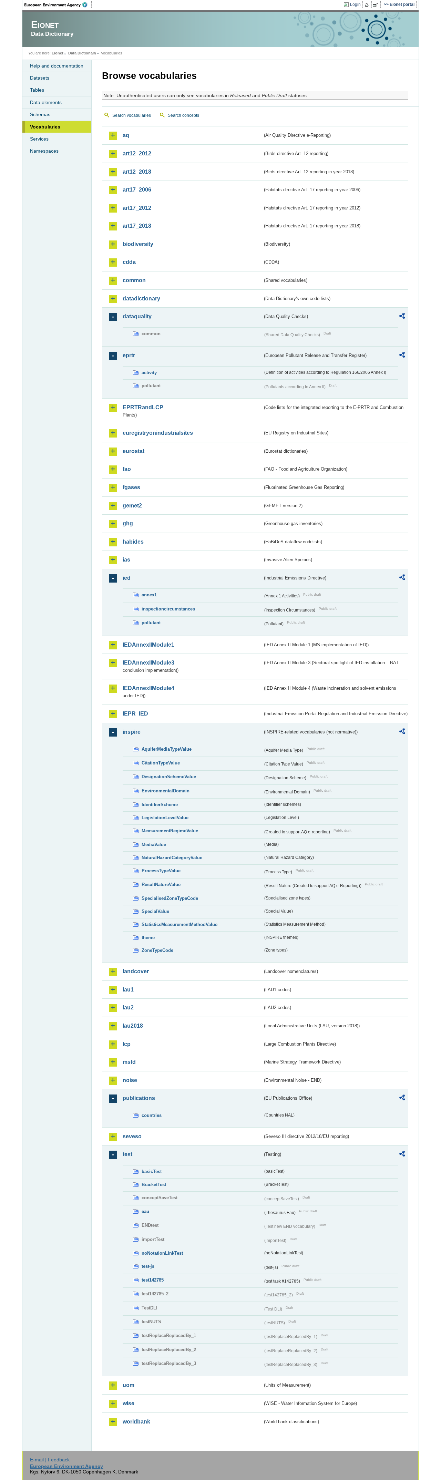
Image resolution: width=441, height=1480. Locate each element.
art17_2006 (137, 190)
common (134, 280)
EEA (58, 4)
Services (39, 139)
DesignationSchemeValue (169, 776)
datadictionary (141, 298)
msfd (129, 1062)
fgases (131, 487)
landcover (136, 971)
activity (149, 372)
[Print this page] (368, 4)
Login (355, 4)
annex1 (149, 594)
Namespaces (44, 151)
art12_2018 (137, 172)
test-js (148, 1266)
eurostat (133, 451)
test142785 (153, 1280)
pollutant (151, 622)
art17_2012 (137, 208)
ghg (128, 523)
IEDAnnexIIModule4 (148, 688)
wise (128, 1403)
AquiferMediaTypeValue (167, 749)
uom (128, 1385)
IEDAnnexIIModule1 (148, 645)
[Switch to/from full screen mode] (377, 4)
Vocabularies (45, 127)
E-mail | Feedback (50, 1459)
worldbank (136, 1422)
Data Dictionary (82, 53)
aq (126, 135)
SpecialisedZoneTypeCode (170, 898)
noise (130, 1080)
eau (145, 1211)
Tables (37, 90)
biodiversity (138, 244)
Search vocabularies (131, 115)
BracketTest (154, 1184)
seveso (132, 1136)
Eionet (57, 53)
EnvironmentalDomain (165, 790)
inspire (132, 732)
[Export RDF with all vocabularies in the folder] (402, 317)
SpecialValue (155, 911)
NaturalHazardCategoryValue (172, 857)
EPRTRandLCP (143, 407)
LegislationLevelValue (165, 817)
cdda (129, 262)
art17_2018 (137, 226)
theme (148, 937)
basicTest (152, 1171)
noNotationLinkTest (162, 1253)
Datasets (39, 78)
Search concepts (183, 115)
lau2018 (133, 1026)
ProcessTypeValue (161, 870)
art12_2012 (137, 153)
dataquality (137, 316)
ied (127, 578)
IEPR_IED (135, 714)
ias (126, 560)
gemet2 (132, 505)
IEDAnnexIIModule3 (148, 663)
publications (139, 1098)
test (127, 1154)
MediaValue (154, 844)
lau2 (128, 1007)
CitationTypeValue (161, 762)
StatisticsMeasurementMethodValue (179, 924)
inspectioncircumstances (168, 608)
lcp (127, 1044)
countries (152, 1115)
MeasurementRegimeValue (170, 830)
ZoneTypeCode (157, 950)
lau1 (128, 990)
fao (127, 469)
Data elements (46, 102)
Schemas (40, 114)
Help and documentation (56, 66)
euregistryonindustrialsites (158, 433)
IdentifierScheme (160, 804)
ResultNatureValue (161, 884)
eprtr (129, 355)
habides (133, 542)
